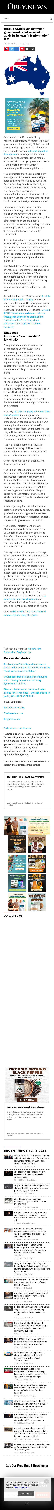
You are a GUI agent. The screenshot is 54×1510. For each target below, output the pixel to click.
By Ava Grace (28, 1364)
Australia (25, 734)
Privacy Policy (21, 1488)
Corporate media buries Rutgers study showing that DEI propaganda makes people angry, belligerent (32, 1188)
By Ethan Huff (29, 1194)
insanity (34, 744)
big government (39, 734)
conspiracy (23, 737)
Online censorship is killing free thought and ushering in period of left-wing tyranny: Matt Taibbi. (25, 680)
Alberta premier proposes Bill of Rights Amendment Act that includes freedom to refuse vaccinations (31, 1404)
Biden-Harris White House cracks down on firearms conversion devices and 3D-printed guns (32, 1447)
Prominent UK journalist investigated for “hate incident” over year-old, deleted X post (31, 1296)
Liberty (7, 747)
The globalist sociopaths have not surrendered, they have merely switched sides (29, 1174)
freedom (37, 740)
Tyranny (24, 754)
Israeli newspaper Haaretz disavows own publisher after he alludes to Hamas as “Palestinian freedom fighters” (30, 1389)
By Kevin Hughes (30, 1396)
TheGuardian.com (13, 713)
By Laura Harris (29, 1409)
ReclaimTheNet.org (14, 707)
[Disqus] (27, 956)
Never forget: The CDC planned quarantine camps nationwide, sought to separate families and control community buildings (31, 1327)
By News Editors (30, 1180)
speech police (11, 754)
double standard (13, 740)
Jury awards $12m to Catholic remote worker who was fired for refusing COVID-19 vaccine (31, 1282)
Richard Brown (24, 44)
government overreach (16, 744)
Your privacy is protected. (16, 803)
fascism (27, 740)
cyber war (35, 737)
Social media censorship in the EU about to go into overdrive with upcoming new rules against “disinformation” (29, 1357)
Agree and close (26, 1494)
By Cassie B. (28, 1288)
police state (28, 751)
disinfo (45, 737)
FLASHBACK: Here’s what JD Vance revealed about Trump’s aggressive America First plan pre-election (30, 1342)
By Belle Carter (30, 1167)
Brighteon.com (12, 719)
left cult (43, 744)
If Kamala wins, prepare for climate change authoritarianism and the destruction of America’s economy (30, 1417)
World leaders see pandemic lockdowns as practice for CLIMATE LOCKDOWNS (30, 1201)
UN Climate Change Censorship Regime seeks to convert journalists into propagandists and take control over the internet (30, 1233)
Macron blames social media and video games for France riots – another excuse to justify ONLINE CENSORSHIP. (27, 693)
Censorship (10, 737)
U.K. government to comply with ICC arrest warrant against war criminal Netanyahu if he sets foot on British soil (30, 1216)
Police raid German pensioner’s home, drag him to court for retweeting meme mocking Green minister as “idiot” (31, 1311)
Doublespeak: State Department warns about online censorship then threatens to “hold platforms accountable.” (27, 667)
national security (21, 747)
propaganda (41, 751)
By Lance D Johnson (31, 1207)
